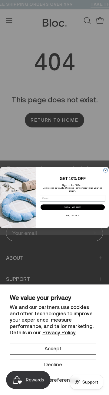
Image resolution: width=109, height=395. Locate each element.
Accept (53, 348)
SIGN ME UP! (72, 207)
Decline (53, 364)
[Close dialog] (106, 170)
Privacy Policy (59, 332)
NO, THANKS (72, 216)
